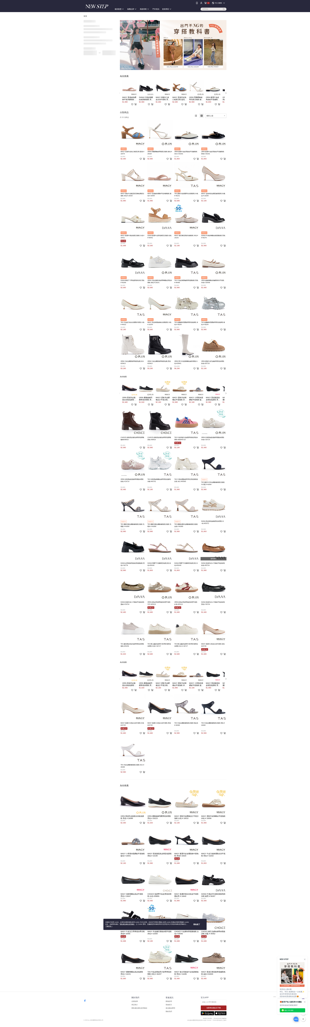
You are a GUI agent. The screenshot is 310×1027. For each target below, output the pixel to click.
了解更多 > (108, 926)
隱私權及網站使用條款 (139, 1008)
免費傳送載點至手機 (213, 1008)
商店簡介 (135, 1005)
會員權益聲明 (170, 1008)
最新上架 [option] (209, 116)
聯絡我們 (169, 1011)
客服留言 (169, 1005)
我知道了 (196, 924)
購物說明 (169, 1001)
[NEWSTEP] (97, 6)
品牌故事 (135, 1001)
